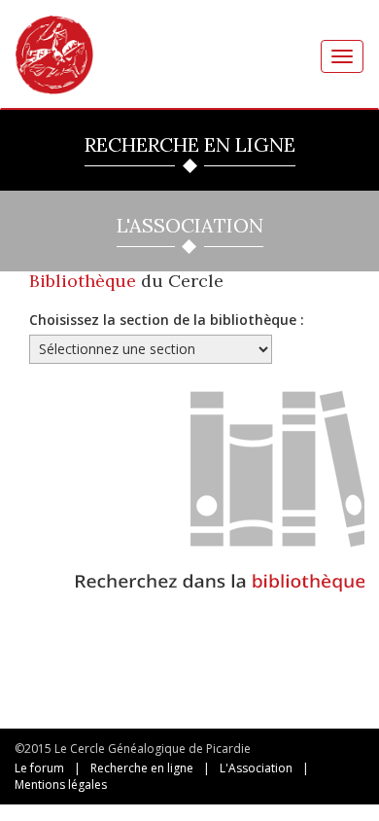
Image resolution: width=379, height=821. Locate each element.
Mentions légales (61, 784)
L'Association (256, 768)
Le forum (39, 768)
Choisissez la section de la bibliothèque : (166, 319)
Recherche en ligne (141, 768)
